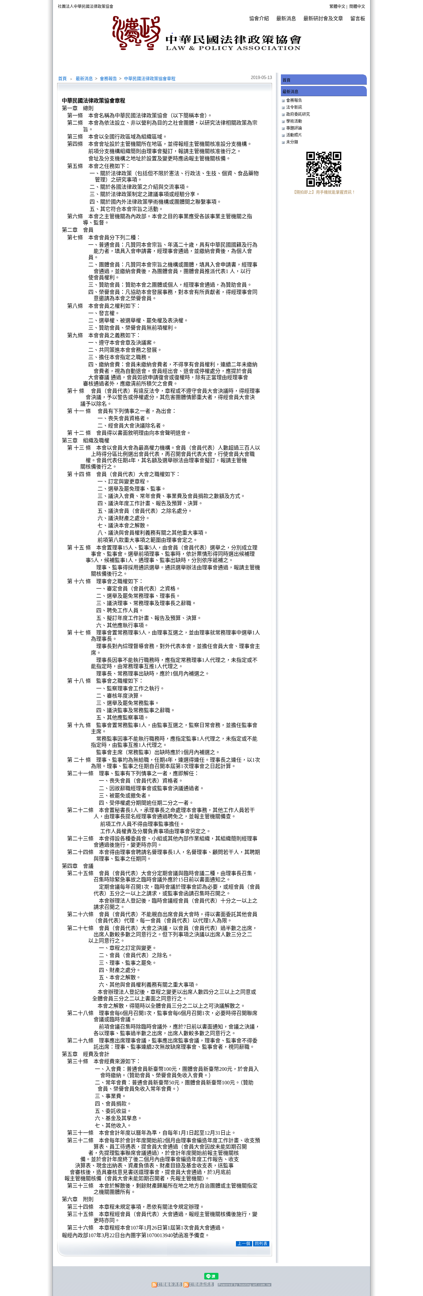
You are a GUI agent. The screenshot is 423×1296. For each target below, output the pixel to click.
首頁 (62, 78)
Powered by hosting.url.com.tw (244, 1284)
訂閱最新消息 (169, 1284)
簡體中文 (357, 6)
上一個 (244, 1243)
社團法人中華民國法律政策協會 (85, 6)
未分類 (292, 142)
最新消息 (286, 18)
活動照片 (294, 135)
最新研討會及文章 (323, 18)
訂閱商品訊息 (201, 1284)
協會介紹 (259, 18)
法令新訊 (294, 107)
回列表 (261, 1243)
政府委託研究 (298, 114)
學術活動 (294, 121)
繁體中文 (337, 6)
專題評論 (294, 128)
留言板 (357, 18)
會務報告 (109, 78)
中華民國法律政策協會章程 (149, 78)
